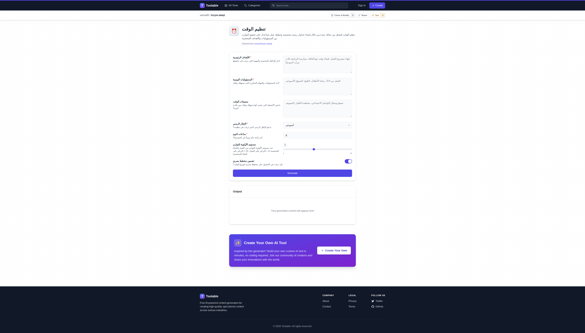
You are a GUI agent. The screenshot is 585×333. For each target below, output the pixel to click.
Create (379, 5)
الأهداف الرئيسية (242, 57)
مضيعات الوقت (240, 101)
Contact (327, 306)
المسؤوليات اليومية (243, 79)
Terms (352, 306)
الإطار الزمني (240, 123)
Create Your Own (336, 250)
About (326, 301)
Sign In (362, 5)
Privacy (353, 301)
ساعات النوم (240, 134)
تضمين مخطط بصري (243, 161)
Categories (254, 5)
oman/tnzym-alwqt (263, 43)
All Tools (233, 5)
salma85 (204, 15)
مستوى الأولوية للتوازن (244, 144)
